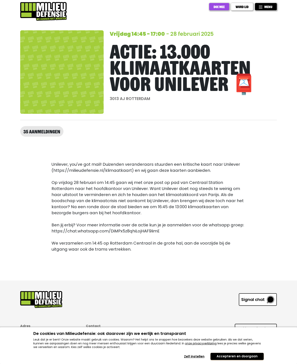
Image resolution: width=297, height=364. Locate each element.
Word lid (242, 6)
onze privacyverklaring (201, 343)
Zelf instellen (194, 356)
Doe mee (219, 6)
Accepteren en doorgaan (237, 356)
